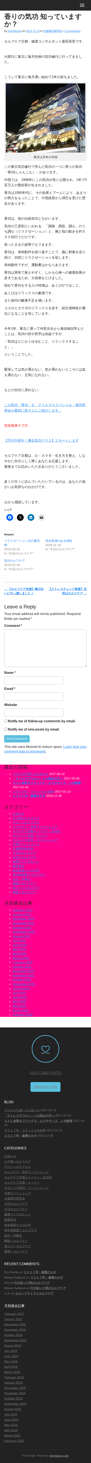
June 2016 (20, 945)
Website (10, 705)
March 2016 (21, 958)
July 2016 (19, 940)
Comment (13, 625)
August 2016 (21, 936)
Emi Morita (14, 31)
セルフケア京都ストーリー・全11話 (36, 831)
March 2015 (21, 1010)
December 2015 (23, 971)
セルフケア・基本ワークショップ (35, 827)
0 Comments (73, 31)
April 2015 (19, 1006)
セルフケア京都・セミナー (30, 835)
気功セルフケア (14, 560)
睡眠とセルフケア (24, 883)
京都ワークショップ (26, 844)
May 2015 (19, 1001)
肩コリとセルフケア (26, 887)
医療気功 (19, 866)
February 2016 (23, 962)
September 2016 (24, 932)
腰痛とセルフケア (24, 892)
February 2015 (23, 1014)
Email (9, 689)
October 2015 (22, 979)
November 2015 (23, 975)
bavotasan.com (59, 1455)
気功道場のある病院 (59, 540)
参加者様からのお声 (26, 870)
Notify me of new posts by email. (33, 729)
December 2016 (23, 918)
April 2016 (19, 953)
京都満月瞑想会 (52, 31)
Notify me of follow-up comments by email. (42, 721)
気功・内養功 (21, 879)
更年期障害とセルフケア (29, 874)
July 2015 (19, 992)
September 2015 (24, 984)
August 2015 (21, 988)
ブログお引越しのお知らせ (30, 774)
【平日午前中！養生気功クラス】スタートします (41, 440)
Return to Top (45, 1087)
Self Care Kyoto (45, 1073)
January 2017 (22, 914)
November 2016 (23, 923)
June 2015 (20, 997)
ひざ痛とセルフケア (26, 818)
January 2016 (22, 966)
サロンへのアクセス (26, 822)
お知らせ (19, 813)
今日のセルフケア (24, 853)
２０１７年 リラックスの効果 (33, 791)
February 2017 (23, 910)
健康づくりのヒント (26, 861)
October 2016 (22, 927)
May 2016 (19, 949)
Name (10, 672)
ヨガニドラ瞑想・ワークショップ (35, 840)
